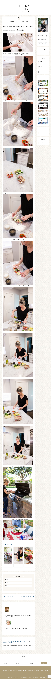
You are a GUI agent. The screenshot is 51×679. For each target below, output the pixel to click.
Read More (45, 43)
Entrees (16, 24)
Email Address (40, 66)
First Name (40, 61)
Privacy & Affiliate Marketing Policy (38, 677)
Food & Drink (20, 24)
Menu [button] (26, 1)
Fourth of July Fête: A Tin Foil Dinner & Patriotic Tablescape (15, 641)
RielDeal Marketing (27, 677)
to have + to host (25, 9)
